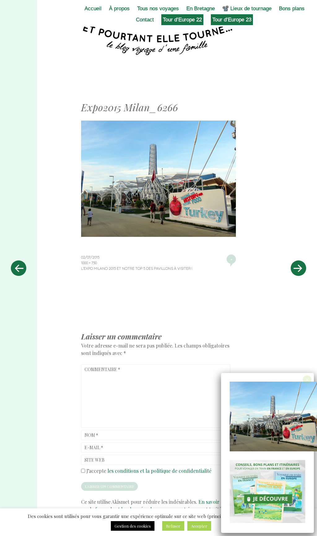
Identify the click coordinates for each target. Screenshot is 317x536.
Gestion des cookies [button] (133, 526)
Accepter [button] (199, 526)
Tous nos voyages (158, 8)
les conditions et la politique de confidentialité (159, 470)
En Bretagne (200, 8)
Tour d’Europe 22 (182, 20)
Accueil (93, 8)
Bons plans (292, 8)
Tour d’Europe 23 (231, 20)
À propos (119, 8)
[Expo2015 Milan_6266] (158, 234)
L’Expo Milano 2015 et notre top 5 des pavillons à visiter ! (136, 268)
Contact (145, 20)
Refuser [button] (173, 526)
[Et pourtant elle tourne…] (158, 40)
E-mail (94, 447)
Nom (91, 435)
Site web (95, 460)
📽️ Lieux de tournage (246, 8)
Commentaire (102, 369)
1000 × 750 (89, 262)
